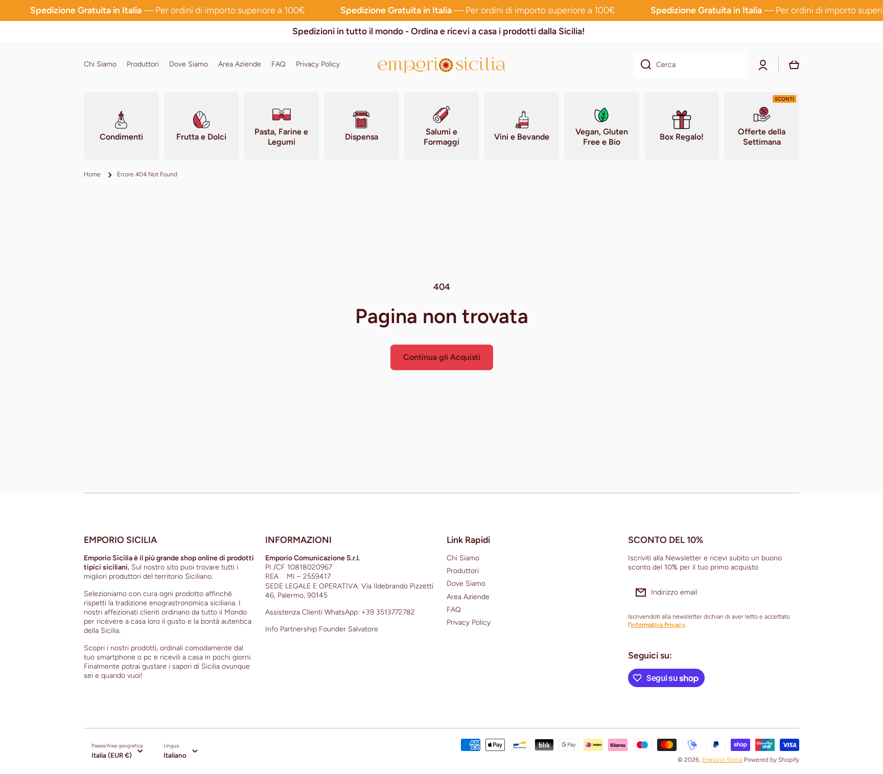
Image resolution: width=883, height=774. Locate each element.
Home (92, 174)
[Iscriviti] (786, 592)
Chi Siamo (463, 558)
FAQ (454, 609)
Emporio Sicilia (722, 759)
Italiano (175, 755)
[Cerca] (642, 65)
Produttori (463, 570)
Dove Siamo (466, 583)
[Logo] (441, 65)
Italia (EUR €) (111, 755)
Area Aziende (468, 597)
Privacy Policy (469, 622)
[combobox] (690, 65)
